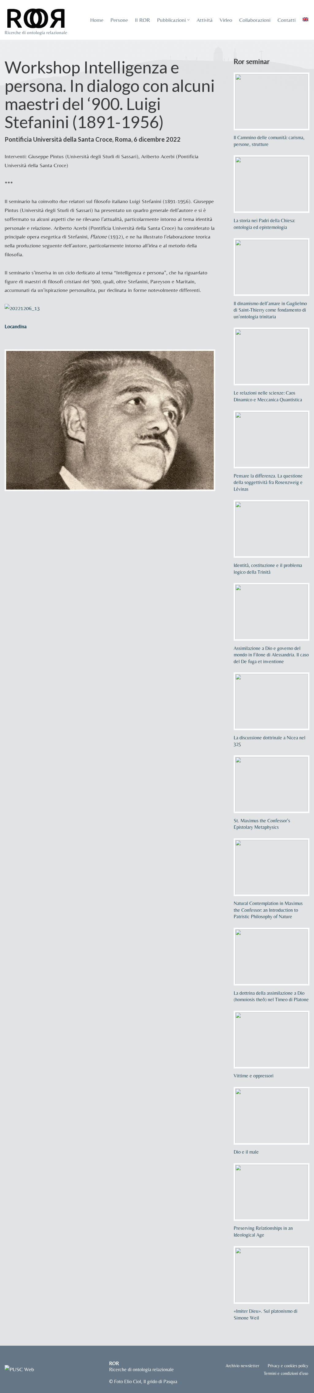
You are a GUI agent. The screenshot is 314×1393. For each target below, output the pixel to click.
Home (96, 20)
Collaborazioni (254, 20)
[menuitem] (305, 19)
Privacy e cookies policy (288, 1365)
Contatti (287, 20)
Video (226, 20)
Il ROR (142, 20)
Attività (205, 20)
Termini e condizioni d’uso (286, 1373)
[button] (188, 20)
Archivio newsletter (242, 1365)
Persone (119, 20)
